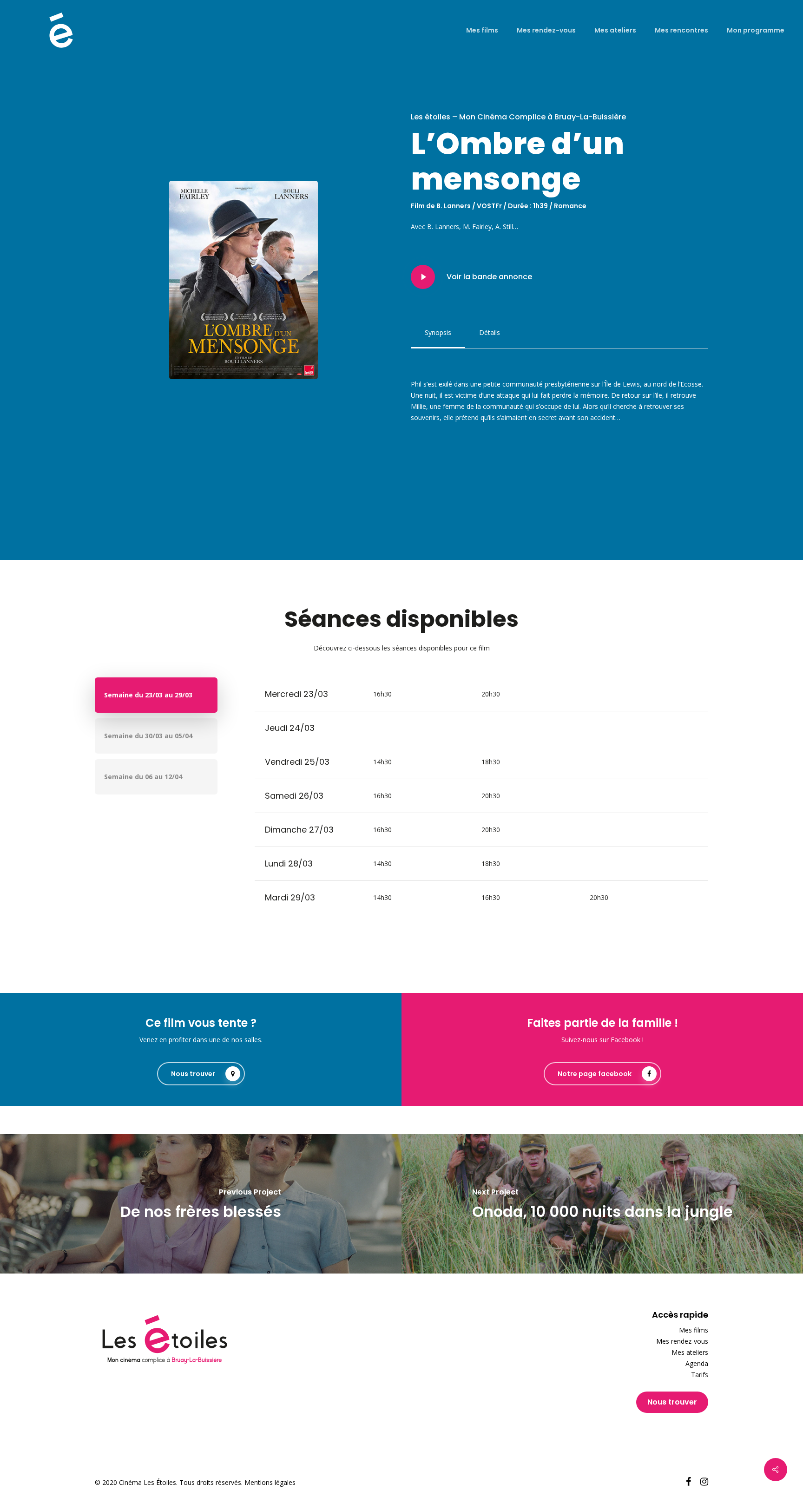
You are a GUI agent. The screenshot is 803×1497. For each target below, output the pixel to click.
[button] (438, 332)
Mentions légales (270, 1482)
